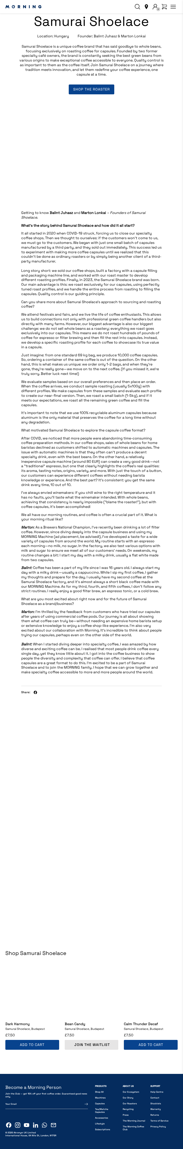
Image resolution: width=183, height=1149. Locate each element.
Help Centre (156, 1091)
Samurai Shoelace (25, 1029)
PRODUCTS (100, 1086)
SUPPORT (155, 1086)
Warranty (155, 1109)
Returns (154, 1114)
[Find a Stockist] (146, 6)
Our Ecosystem (131, 1091)
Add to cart (32, 1044)
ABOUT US (128, 1086)
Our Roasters (130, 1103)
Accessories (101, 1117)
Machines (100, 1097)
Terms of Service (159, 1120)
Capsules (100, 1103)
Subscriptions (102, 1129)
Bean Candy (75, 1024)
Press (126, 1114)
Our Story (128, 1097)
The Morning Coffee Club (133, 1128)
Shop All (99, 1091)
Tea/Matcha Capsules (101, 1110)
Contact (154, 1097)
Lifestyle (100, 1123)
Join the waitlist (92, 1044)
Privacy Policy (158, 1126)
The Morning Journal (134, 1120)
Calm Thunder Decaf (141, 1024)
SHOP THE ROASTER (91, 89)
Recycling (128, 1109)
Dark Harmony (17, 1024)
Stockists (155, 1103)
